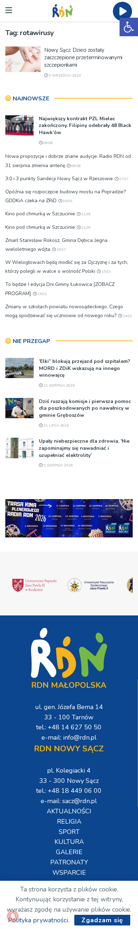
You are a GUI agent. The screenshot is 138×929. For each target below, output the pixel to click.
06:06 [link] (67, 201)
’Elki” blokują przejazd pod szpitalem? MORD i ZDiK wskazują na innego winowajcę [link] (84, 368)
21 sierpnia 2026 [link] (58, 385)
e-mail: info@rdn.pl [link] (69, 737)
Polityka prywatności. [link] (38, 920)
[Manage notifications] (12, 916)
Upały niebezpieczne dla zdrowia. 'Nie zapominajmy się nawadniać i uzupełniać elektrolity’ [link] (84, 448)
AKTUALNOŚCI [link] (69, 811)
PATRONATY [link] (69, 862)
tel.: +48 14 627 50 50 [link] (69, 727)
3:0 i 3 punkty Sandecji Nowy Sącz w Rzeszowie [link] (59, 178)
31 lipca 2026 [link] (55, 425)
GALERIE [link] (69, 852)
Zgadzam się (102, 920)
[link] (129, 27)
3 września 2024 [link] (64, 75)
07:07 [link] (123, 179)
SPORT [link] (69, 832)
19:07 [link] (61, 249)
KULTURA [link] (69, 841)
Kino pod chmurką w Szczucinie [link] (40, 213)
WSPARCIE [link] (69, 872)
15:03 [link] (105, 271)
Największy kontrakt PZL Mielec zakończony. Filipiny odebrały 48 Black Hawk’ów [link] (85, 125)
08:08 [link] (47, 142)
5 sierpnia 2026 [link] (57, 465)
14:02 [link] (127, 316)
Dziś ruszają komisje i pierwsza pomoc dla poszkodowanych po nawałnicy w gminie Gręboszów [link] (85, 408)
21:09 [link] (85, 214)
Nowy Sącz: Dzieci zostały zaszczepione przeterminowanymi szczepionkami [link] (83, 57)
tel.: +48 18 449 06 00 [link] (69, 790)
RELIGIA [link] (69, 821)
